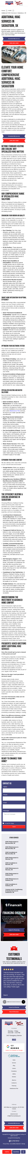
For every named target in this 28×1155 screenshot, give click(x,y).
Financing (14, 1085)
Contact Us (14, 1083)
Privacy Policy (6, 1143)
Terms (12, 823)
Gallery (14, 1074)
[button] (23, 1152)
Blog (14, 1065)
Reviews (14, 1076)
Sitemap (23, 1143)
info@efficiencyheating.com (14, 1116)
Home (3, 10)
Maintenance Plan (15, 411)
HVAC (10, 10)
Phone (5, 794)
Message (6, 810)
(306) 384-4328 (14, 1114)
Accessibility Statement (15, 1143)
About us (14, 1080)
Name (5, 787)
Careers (14, 1068)
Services (14, 1062)
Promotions (14, 1071)
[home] (14, 3)
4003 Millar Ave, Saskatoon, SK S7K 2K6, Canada (14, 1108)
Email (5, 802)
